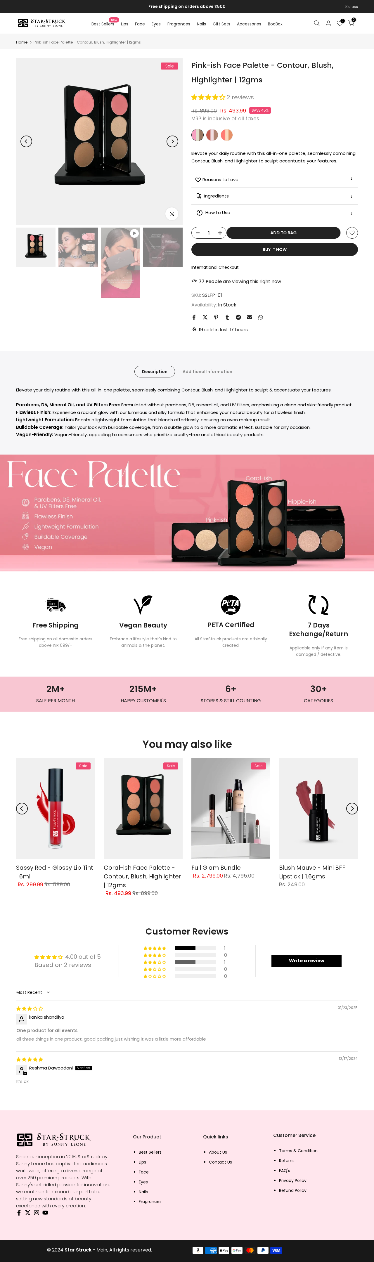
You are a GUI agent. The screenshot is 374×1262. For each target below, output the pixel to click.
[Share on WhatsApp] (260, 317)
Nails (201, 24)
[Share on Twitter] (205, 317)
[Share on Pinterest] (216, 317)
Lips (124, 24)
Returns (287, 1161)
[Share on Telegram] (238, 317)
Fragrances (178, 24)
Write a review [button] (306, 960)
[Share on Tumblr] (227, 317)
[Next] (172, 141)
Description (154, 372)
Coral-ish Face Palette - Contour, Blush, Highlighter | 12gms (142, 876)
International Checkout (215, 267)
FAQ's (284, 1170)
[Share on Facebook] (194, 317)
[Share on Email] (249, 317)
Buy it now (275, 249)
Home (22, 42)
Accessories (249, 24)
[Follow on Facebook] (19, 1213)
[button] (209, 97)
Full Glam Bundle (216, 868)
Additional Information (207, 372)
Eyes (156, 24)
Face (140, 24)
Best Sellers (104, 23)
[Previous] (26, 141)
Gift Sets (221, 24)
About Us (218, 1152)
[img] (29, 1009)
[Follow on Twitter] (28, 1213)
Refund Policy (293, 1190)
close (24, 6)
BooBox (275, 24)
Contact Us (220, 1162)
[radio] (197, 135)
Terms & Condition (298, 1151)
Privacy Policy (293, 1180)
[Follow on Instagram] (36, 1213)
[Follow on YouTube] (45, 1213)
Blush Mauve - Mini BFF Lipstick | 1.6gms (312, 872)
